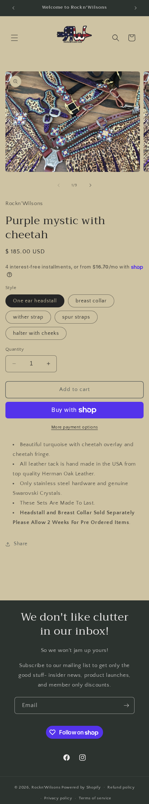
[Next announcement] (136, 8)
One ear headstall (35, 301)
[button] (14, 38)
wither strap (28, 317)
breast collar (91, 301)
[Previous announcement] (13, 8)
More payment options (74, 427)
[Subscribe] (126, 705)
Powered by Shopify (81, 787)
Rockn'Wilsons (45, 787)
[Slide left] (59, 185)
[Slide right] (90, 185)
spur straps (76, 317)
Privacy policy (58, 798)
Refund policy (121, 787)
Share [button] (20, 544)
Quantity (14, 349)
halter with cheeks (36, 333)
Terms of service (95, 798)
